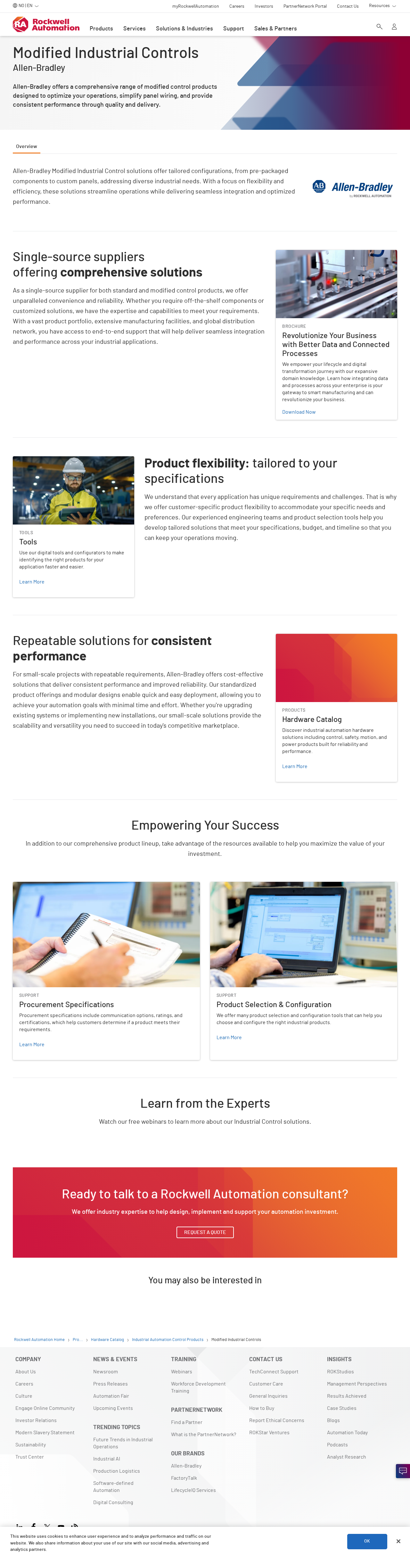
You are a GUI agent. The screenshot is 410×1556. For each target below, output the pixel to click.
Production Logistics (116, 1471)
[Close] (398, 1541)
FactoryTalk (184, 1478)
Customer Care (266, 1383)
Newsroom (105, 1371)
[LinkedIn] (21, 1526)
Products (101, 29)
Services (134, 29)
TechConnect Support (274, 1371)
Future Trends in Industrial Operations (123, 1443)
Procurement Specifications (44, 885)
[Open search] (379, 27)
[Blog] (75, 1526)
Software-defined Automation (113, 1487)
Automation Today (347, 1432)
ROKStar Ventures (269, 1432)
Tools (19, 460)
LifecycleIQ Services (193, 1490)
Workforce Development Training (198, 1387)
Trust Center (29, 1457)
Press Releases (110, 1383)
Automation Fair (111, 1396)
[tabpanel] (205, 733)
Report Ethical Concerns (276, 1420)
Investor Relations (36, 1420)
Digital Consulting (113, 1502)
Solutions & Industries (184, 29)
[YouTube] (61, 1526)
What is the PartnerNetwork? (203, 1434)
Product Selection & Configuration (248, 885)
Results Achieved (346, 1396)
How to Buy (261, 1408)
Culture (23, 1396)
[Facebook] (33, 1526)
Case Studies (342, 1408)
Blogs (333, 1420)
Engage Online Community (45, 1408)
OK (367, 1541)
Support (233, 29)
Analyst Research (346, 1457)
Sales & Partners (275, 29)
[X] (47, 1526)
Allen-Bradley (186, 1466)
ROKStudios (340, 1371)
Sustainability (30, 1444)
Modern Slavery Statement (45, 1432)
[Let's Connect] (403, 1471)
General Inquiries (268, 1396)
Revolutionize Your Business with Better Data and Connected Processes (331, 257)
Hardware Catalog (296, 637)
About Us (25, 1371)
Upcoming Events (113, 1408)
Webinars (181, 1371)
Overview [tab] (26, 146)
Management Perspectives (357, 1383)
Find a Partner (186, 1422)
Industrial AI (106, 1458)
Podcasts (337, 1444)
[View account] (394, 27)
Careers (24, 1383)
